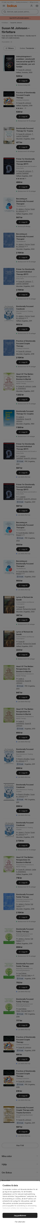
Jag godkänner (20, 1215)
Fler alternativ (20, 1222)
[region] (20, 1203)
